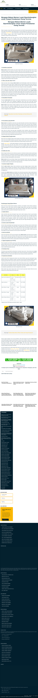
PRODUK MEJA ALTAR (4, 461)
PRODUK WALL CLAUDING (5, 482)
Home (2, 14)
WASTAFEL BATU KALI (5, 576)
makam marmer (9, 32)
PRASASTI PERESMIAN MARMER (7, 647)
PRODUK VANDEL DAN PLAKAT (6, 481)
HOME (1, 8)
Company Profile (4, 494)
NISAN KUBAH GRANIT (5, 659)
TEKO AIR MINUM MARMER (6, 583)
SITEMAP (9, 11)
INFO (4, 8)
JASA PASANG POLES (5, 597)
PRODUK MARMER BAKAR (5, 458)
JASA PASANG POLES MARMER (6, 428)
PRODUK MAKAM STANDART (7, 14)
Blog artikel (36, 695)
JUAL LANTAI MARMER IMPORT (7, 537)
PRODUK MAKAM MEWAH (5, 455)
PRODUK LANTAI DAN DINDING (6, 452)
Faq (33, 695)
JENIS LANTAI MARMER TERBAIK (7, 539)
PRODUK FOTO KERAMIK (5, 448)
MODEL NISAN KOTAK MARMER (7, 623)
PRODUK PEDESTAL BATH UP (5, 472)
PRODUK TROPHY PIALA (5, 478)
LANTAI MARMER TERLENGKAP (7, 535)
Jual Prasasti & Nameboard (5, 431)
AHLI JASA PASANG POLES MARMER (7, 528)
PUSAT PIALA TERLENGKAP (6, 652)
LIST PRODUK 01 (10, 8)
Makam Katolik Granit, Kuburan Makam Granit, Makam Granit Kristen (18, 383)
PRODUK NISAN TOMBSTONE (5, 467)
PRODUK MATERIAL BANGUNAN (6, 460)
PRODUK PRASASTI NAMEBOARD (6, 475)
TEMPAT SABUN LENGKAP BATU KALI (8, 588)
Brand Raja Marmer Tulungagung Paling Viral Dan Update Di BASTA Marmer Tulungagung (6, 420)
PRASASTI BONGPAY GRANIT (6, 645)
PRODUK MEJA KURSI (4, 463)
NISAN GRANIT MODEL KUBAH (6, 625)
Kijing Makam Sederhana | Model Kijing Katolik (31, 383)
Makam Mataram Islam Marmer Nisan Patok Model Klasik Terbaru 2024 (6, 438)
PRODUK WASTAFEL (4, 484)
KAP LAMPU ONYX (5, 590)
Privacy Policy (26, 695)
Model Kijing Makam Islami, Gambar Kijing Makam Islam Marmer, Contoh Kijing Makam (18, 394)
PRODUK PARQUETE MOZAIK (5, 469)
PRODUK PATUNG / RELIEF (5, 470)
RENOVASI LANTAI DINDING (6, 604)
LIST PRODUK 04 (3, 11)
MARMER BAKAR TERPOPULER (7, 542)
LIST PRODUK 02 (18, 8)
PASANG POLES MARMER (6, 595)
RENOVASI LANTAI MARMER (6, 602)
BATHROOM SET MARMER (6, 585)
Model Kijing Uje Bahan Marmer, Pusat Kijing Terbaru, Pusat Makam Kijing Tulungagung (19, 405)
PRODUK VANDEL (4, 479)
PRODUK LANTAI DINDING (5, 454)
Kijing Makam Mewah (4, 436)
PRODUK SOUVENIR (4, 476)
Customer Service (33, 11)
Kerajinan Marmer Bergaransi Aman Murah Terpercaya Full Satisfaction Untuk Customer (6, 434)
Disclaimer (30, 695)
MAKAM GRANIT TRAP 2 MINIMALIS (7, 616)
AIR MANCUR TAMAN (5, 581)
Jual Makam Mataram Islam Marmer (6, 430)
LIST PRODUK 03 (26, 8)
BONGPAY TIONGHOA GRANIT (6, 657)
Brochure (3, 501)
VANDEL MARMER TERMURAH (6, 650)
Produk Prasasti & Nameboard (5, 473)
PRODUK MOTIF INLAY (4, 466)
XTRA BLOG (3, 488)
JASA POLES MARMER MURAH (6, 532)
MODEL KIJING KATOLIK (6, 618)
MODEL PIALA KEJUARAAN (6, 654)
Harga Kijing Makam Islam (5, 422)
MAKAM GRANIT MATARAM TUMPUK (7, 614)
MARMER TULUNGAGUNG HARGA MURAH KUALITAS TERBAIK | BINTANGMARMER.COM (18, 696)
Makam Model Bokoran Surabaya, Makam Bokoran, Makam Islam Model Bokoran (7, 394)
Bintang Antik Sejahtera (15, 348)
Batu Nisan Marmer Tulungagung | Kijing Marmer (7, 383)
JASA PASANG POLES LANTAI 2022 (7, 530)
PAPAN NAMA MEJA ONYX (6, 578)
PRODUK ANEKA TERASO (5, 442)
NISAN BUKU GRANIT (5, 621)
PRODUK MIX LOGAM (4, 464)
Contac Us (5, 519)
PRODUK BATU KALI (4, 445)
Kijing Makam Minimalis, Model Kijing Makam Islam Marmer (7, 405)
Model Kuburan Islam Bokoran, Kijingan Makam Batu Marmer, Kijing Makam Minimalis (30, 394)
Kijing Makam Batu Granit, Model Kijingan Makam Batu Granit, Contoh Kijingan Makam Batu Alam (31, 406)
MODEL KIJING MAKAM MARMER (7, 611)
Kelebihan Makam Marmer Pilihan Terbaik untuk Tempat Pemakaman (21, 332)
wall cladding (3, 487)
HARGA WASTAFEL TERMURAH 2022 (7, 574)
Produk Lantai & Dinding (4, 451)
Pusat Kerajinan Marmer (4, 485)
